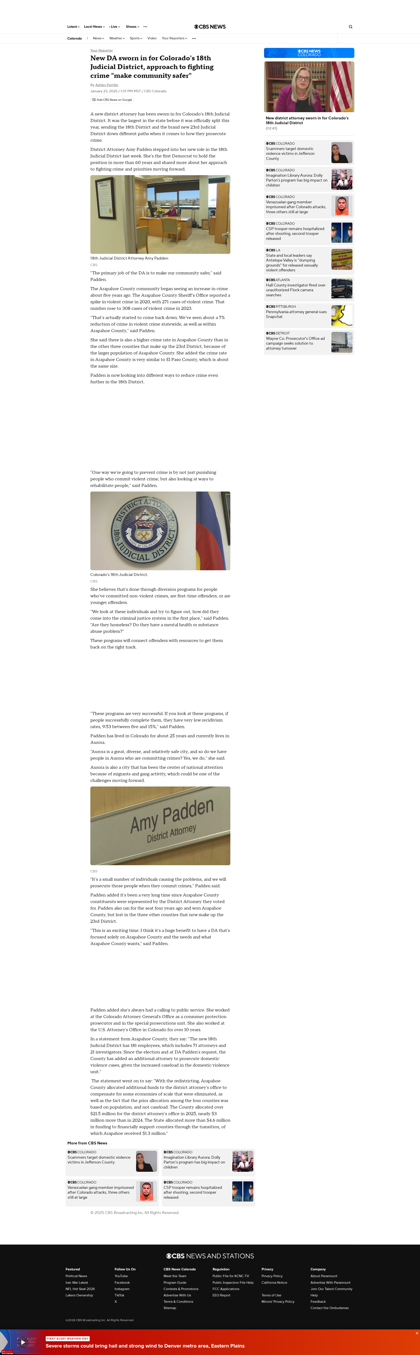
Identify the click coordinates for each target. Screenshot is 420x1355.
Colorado (74, 38)
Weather (116, 38)
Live (114, 26)
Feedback (318, 1301)
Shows (131, 26)
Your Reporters (173, 38)
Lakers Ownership (79, 1295)
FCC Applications (226, 1289)
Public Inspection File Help (233, 1282)
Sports (135, 38)
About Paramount (324, 1276)
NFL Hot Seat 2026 (80, 1289)
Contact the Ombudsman (330, 1308)
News (97, 38)
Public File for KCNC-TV (231, 1276)
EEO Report (221, 1295)
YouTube (121, 1276)
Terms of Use (271, 1295)
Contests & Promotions (181, 1289)
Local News (93, 26)
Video (152, 38)
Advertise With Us (177, 1295)
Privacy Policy (272, 1276)
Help (314, 1295)
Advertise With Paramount (330, 1282)
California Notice (274, 1282)
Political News (76, 1276)
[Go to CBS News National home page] (210, 26)
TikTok (119, 1295)
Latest (72, 26)
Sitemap (170, 1308)
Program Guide (175, 1282)
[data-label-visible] (415, 1332)
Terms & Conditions (178, 1301)
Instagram (122, 1289)
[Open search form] (351, 27)
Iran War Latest (77, 1282)
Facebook (122, 1282)
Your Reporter (101, 50)
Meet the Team (175, 1276)
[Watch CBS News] (23, 1342)
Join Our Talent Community (331, 1289)
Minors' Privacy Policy (278, 1301)
